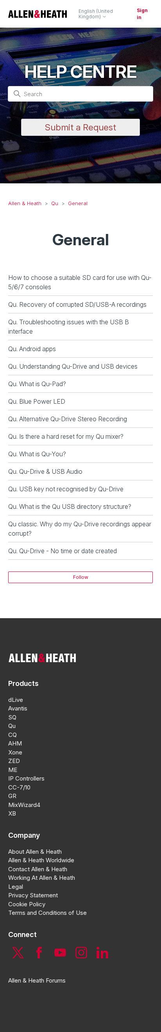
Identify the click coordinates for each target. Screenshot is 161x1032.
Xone (15, 752)
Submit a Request (80, 127)
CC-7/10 (19, 787)
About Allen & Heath (35, 851)
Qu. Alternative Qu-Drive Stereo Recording (67, 419)
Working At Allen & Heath (41, 877)
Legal (15, 886)
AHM (15, 743)
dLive (15, 699)
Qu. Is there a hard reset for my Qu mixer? (65, 436)
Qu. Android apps (32, 349)
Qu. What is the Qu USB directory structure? (69, 506)
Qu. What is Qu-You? (37, 454)
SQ (12, 717)
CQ (12, 734)
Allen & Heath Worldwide (41, 860)
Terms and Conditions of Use (47, 912)
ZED (14, 761)
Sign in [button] (142, 13)
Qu (54, 203)
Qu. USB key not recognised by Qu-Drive (65, 489)
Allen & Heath (24, 203)
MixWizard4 (24, 805)
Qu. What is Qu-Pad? (37, 384)
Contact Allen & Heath (37, 869)
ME (12, 770)
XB (12, 813)
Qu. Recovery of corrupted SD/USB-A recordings (77, 304)
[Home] (37, 13)
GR (12, 796)
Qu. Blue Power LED (36, 401)
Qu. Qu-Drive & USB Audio (45, 471)
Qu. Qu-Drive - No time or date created (62, 551)
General (78, 203)
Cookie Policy (26, 904)
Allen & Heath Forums (37, 980)
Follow (80, 577)
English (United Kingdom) (96, 14)
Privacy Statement (33, 895)
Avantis (17, 708)
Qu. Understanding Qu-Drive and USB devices (73, 366)
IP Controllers (26, 778)
